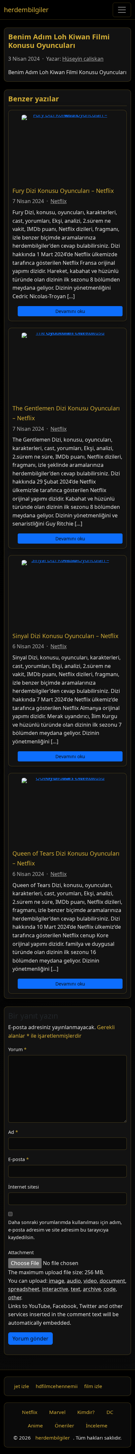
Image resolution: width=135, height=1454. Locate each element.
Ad (13, 1132)
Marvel (57, 1412)
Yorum (17, 1049)
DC (109, 1412)
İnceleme (96, 1425)
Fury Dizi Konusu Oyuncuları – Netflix (63, 191)
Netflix (58, 201)
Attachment (21, 1252)
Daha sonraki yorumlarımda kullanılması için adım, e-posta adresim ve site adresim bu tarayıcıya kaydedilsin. (65, 1229)
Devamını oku (70, 311)
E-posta (18, 1159)
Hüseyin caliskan (83, 58)
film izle (93, 1386)
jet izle (21, 1386)
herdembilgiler (26, 9)
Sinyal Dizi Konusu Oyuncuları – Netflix (65, 636)
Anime (35, 1425)
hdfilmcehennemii (57, 1386)
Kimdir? (86, 1412)
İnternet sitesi (23, 1187)
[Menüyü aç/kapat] (122, 10)
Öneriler (64, 1425)
